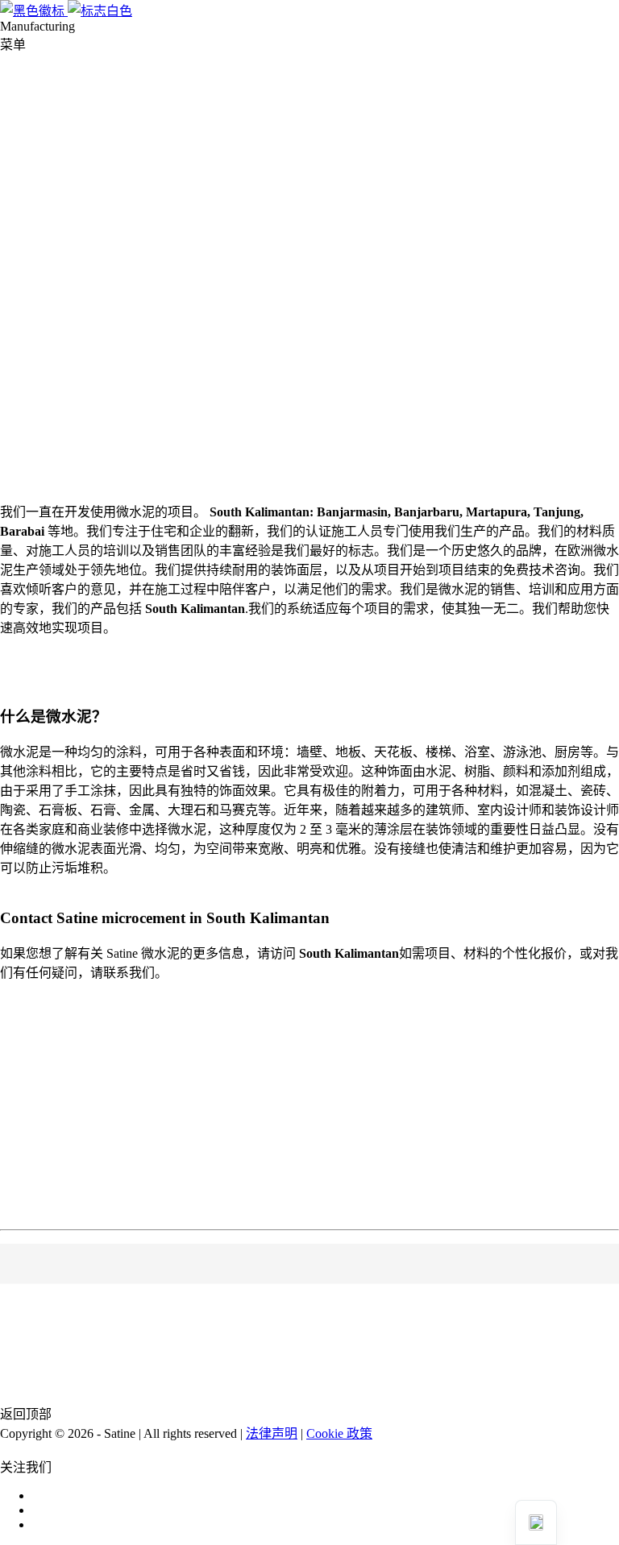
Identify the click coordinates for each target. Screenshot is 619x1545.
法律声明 (271, 1433)
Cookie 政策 (339, 1433)
